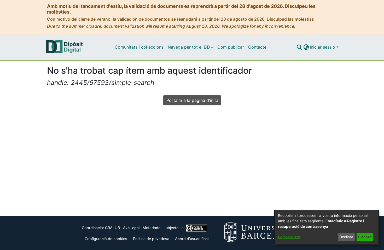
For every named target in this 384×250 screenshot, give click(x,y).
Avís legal (131, 227)
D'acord (365, 237)
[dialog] (326, 227)
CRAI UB (112, 227)
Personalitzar (289, 237)
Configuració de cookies (106, 238)
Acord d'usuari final (191, 238)
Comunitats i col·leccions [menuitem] (139, 47)
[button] (299, 47)
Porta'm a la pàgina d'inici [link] (192, 100)
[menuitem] (190, 47)
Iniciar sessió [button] (323, 47)
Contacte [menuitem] (257, 47)
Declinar (346, 237)
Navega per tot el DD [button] (189, 47)
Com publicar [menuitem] (230, 47)
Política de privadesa (151, 238)
